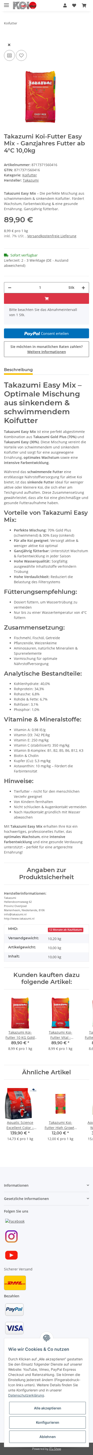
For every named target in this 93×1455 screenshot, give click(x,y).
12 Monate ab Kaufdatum (65, 929)
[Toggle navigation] (6, 3)
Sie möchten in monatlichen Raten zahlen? (46, 349)
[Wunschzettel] (74, 5)
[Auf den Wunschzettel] (21, 55)
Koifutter (29, 175)
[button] (65, 5)
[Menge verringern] (9, 287)
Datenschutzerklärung (26, 1395)
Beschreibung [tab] (18, 369)
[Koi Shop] (25, 5)
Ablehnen (47, 1437)
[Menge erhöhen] (83, 287)
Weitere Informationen (46, 351)
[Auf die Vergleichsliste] (9, 55)
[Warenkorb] (84, 5)
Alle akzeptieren (47, 1408)
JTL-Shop (55, 1449)
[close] (9, 44)
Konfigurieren (47, 1422)
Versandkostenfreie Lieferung (51, 236)
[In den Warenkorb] (8, 36)
